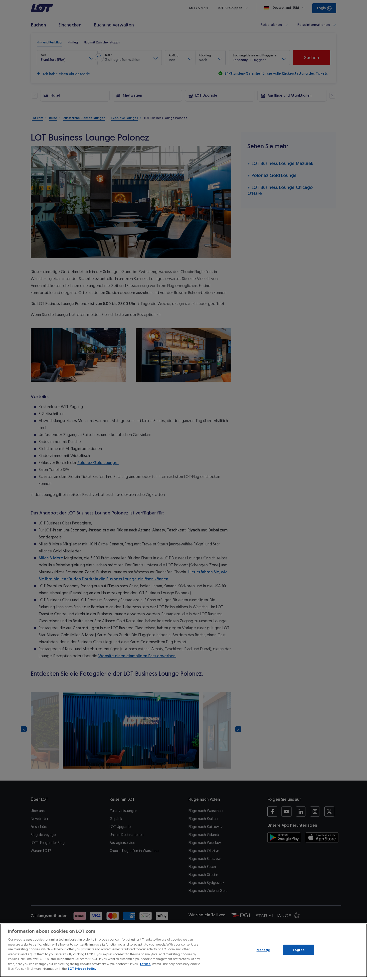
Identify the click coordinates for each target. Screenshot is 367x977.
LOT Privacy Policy (82, 969)
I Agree (299, 950)
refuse (145, 964)
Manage (263, 950)
